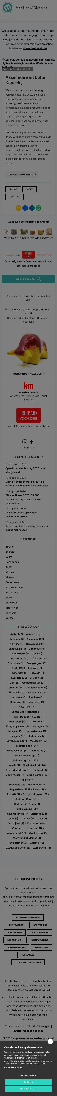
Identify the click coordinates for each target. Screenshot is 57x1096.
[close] (50, 1041)
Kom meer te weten (13, 1067)
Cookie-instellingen (28, 1075)
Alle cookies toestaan (28, 1089)
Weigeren (28, 1082)
